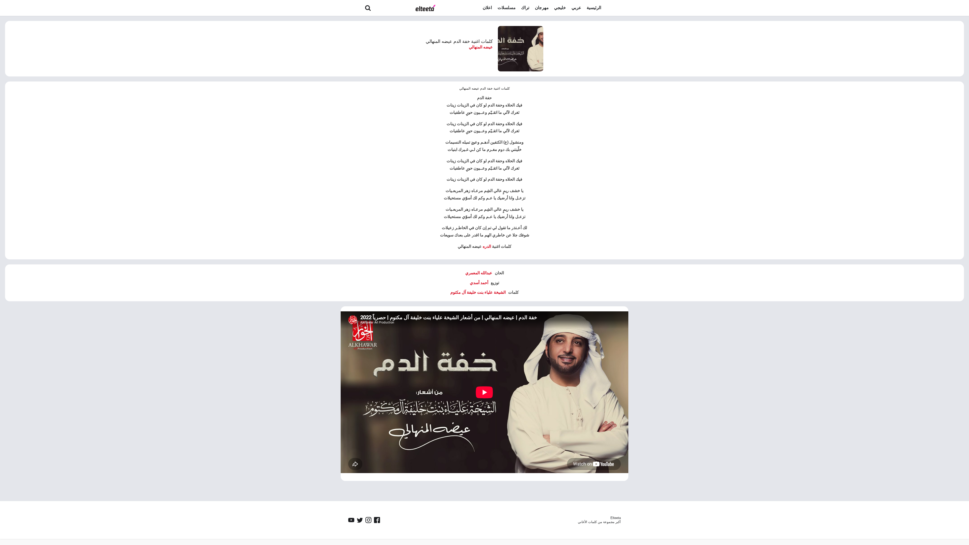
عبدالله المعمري (478, 273)
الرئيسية (594, 7)
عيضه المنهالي (481, 47)
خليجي (560, 7)
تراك (525, 7)
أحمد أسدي (479, 283)
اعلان (487, 7)
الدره (487, 246)
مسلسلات (507, 7)
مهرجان (542, 7)
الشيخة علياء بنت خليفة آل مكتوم (478, 292)
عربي (576, 7)
